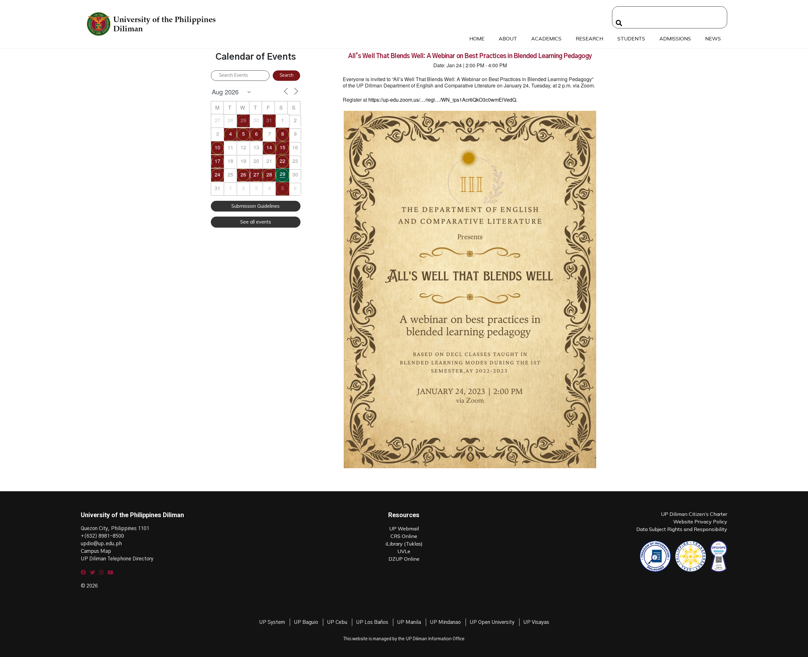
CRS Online (403, 536)
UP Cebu (337, 622)
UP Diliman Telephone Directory (117, 558)
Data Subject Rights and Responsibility (681, 529)
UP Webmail (404, 528)
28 (269, 174)
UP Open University (492, 622)
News (713, 38)
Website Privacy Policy (700, 521)
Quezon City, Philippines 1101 (115, 528)
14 (269, 147)
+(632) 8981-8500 (102, 536)
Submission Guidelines (255, 206)
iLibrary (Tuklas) (404, 544)
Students (631, 38)
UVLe (403, 551)
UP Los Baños (372, 622)
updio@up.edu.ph (101, 543)
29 (243, 120)
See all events (255, 222)
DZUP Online (404, 559)
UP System (272, 622)
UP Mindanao (445, 622)
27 (256, 174)
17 (217, 160)
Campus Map (96, 551)
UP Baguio (306, 622)
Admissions (675, 38)
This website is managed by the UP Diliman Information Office (404, 639)
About (508, 38)
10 (217, 147)
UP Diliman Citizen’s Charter (694, 514)
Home (476, 38)
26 (243, 174)
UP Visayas (536, 622)
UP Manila (409, 622)
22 (282, 160)
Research (589, 38)
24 (217, 174)
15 (282, 147)
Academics (546, 38)
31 (269, 120)
